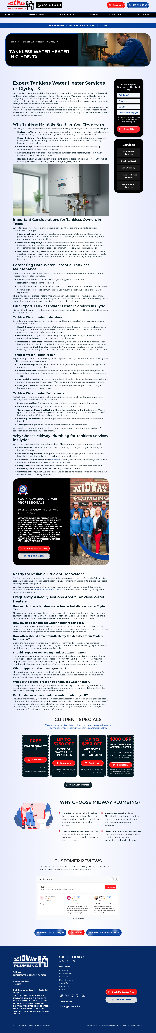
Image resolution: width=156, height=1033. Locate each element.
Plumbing (64, 970)
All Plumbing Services (129, 152)
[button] (10, 15)
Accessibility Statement (126, 1025)
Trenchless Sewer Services (128, 176)
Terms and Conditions (107, 1025)
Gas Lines (63, 977)
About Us (63, 983)
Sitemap (139, 1025)
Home (12, 41)
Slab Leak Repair (128, 161)
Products (63, 989)
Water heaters (65, 974)
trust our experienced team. (47, 589)
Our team (55, 459)
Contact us (64, 986)
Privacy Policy (92, 1025)
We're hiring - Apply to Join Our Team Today (78, 25)
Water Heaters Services (129, 185)
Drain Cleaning (129, 168)
